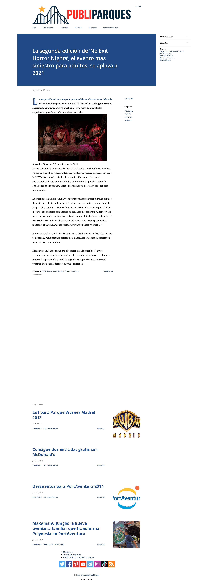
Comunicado (129, 111)
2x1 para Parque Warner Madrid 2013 (63, 415)
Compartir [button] (129, 99)
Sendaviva (128, 120)
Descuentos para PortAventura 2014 (68, 486)
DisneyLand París (167, 58)
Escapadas (93, 28)
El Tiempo (78, 28)
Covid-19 (128, 114)
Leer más (100, 428)
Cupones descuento (110, 28)
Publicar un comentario (53, 544)
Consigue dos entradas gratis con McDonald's (65, 452)
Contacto (68, 552)
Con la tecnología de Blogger (88, 575)
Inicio (34, 28)
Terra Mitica (165, 60)
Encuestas (64, 28)
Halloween (128, 117)
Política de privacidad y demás (78, 557)
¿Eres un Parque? (72, 554)
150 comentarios (50, 428)
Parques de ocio (48, 28)
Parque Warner (166, 55)
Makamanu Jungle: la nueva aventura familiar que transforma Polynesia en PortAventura (65, 528)
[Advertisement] (82, 371)
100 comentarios (50, 465)
